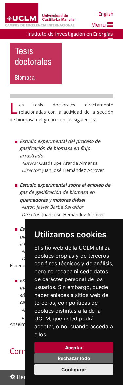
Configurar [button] (73, 369)
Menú (99, 24)
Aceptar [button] (74, 347)
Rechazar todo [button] (74, 358)
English (105, 14)
